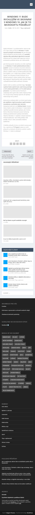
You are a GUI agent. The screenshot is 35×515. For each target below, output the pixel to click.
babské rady (6, 337)
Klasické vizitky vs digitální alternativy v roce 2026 (19, 277)
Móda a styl (5, 426)
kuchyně (5, 358)
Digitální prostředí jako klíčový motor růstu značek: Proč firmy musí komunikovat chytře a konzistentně (18, 269)
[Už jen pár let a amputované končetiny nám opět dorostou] (17, 192)
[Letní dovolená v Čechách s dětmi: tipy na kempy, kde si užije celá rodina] (5, 262)
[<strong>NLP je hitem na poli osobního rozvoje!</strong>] (17, 212)
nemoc (16, 362)
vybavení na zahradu (9, 383)
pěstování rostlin (18, 369)
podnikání (6, 365)
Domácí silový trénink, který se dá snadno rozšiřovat (17, 284)
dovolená (6, 347)
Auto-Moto (5, 406)
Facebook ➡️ (5, 325)
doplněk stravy (8, 344)
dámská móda (15, 347)
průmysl (28, 365)
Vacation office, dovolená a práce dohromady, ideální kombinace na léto (17, 180)
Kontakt (4, 494)
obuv (30, 362)
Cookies (4, 306)
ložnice (12, 358)
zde (20, 503)
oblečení (23, 362)
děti (29, 347)
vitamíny (5, 380)
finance (13, 351)
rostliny (5, 372)
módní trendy (7, 362)
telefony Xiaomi (22, 106)
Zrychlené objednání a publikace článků (13, 497)
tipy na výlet (21, 376)
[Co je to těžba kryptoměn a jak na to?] (17, 231)
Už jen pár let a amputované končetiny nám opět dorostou (16, 200)
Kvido (9, 28)
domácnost (18, 340)
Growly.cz (13, 502)
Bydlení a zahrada (7, 410)
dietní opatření (7, 340)
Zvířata (4, 446)
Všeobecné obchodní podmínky (10, 314)
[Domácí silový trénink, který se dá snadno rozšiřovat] (5, 285)
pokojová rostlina (17, 365)
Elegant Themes (10, 513)
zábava (26, 387)
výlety (5, 387)
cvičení (22, 337)
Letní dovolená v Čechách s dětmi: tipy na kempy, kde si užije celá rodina (20, 261)
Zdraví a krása (6, 442)
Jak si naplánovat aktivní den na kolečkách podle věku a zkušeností (18, 254)
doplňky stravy (20, 344)
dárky (24, 347)
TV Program (16, 127)
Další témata (17, 273)
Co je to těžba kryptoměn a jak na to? (14, 239)
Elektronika (23, 273)
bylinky (15, 337)
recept (28, 369)
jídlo (21, 355)
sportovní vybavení (9, 376)
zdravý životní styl (15, 387)
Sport (16, 257)
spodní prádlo (15, 372)
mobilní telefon (23, 358)
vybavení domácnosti (17, 380)
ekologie (5, 351)
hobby (29, 351)
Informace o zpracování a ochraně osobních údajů (16, 310)
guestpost (21, 351)
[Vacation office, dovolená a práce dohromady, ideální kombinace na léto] (17, 172)
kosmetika (28, 355)
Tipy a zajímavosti (25, 28)
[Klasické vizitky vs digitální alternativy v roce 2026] (5, 278)
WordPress (30, 513)
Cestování (17, 264)
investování (14, 355)
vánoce (28, 383)
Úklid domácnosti (8, 390)
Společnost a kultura (7, 430)
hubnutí (5, 355)
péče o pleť (6, 369)
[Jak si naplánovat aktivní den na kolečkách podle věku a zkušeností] (5, 255)
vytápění (21, 383)
